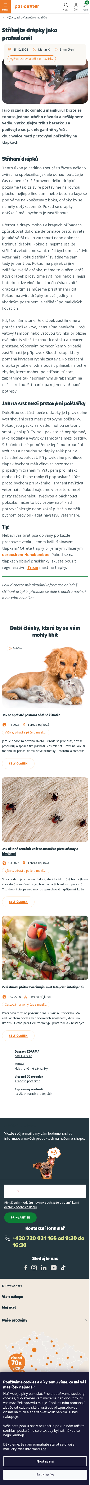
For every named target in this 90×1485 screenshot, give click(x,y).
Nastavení (45, 1461)
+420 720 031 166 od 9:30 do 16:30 (48, 1242)
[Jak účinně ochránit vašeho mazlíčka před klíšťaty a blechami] (45, 809)
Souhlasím (45, 1474)
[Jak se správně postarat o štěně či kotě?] (45, 675)
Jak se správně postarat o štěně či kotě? (31, 715)
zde (43, 1449)
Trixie (32, 567)
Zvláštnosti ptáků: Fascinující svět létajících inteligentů (43, 987)
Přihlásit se (20, 1217)
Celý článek (18, 763)
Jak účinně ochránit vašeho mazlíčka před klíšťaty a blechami (40, 851)
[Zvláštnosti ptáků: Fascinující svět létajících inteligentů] (45, 948)
